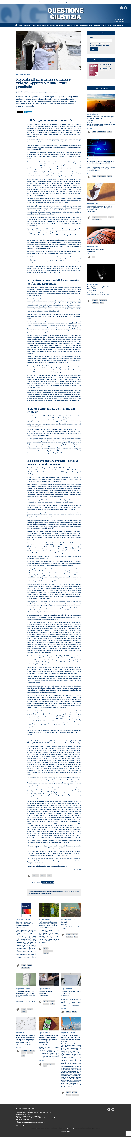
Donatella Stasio (91, 251)
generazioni (30, 1009)
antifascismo (24, 1050)
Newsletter (101, 33)
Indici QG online (118, 25)
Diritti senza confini (100, 25)
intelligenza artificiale (102, 131)
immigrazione (69, 936)
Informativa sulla (22, 1125)
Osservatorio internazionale (56, 25)
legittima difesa (95, 302)
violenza (101, 302)
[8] (53, 528)
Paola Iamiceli (43, 927)
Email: (91, 37)
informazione (75, 1094)
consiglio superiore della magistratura (99, 217)
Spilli (109, 25)
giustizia (94, 131)
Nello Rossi (64, 1041)
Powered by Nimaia (65, 1131)
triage (49, 876)
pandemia (30, 965)
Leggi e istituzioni (24, 25)
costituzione (31, 1050)
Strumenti (69, 25)
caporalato (68, 934)
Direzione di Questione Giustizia (24, 1044)
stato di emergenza (25, 967)
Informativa (90, 2)
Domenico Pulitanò (66, 995)
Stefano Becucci (20, 999)
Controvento (20, 1033)
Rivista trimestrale (101, 60)
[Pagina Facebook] (121, 8)
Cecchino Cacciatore (92, 290)
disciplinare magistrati (96, 219)
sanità (43, 876)
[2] (48, 248)
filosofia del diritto (103, 300)
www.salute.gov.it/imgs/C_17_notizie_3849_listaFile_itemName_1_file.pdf (49, 825)
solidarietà (24, 1011)
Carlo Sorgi (64, 924)
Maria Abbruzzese (50, 927)
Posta (21, 112)
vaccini (23, 1055)
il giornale (68, 1094)
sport (93, 257)
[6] (61, 453)
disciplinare (111, 217)
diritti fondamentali (48, 950)
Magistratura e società (39, 25)
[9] (79, 648)
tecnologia (110, 131)
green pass (46, 1003)
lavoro (75, 936)
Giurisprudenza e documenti (83, 25)
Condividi (29, 112)
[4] (60, 372)
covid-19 (35, 876)
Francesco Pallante (44, 995)
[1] (40, 149)
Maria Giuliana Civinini (92, 165)
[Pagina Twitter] (125, 8)
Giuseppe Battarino (23, 91)
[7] (60, 481)
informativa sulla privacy (102, 45)
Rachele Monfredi (91, 211)
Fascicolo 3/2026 (105, 64)
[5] (78, 401)
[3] (59, 272)
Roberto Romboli (43, 1044)
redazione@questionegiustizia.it (37, 1122)
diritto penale (94, 300)
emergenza (52, 1001)
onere (45, 1066)
